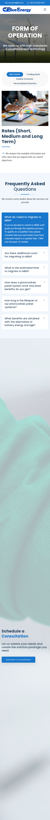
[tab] (15, 74)
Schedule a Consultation (18, 659)
